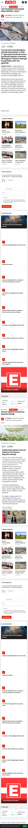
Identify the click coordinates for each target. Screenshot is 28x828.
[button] (26, 2)
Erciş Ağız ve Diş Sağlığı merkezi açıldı (13, 325)
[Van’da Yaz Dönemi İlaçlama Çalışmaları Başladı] (20, 128)
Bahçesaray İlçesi (7, 264)
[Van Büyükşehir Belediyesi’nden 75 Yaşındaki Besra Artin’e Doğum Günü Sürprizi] (7, 143)
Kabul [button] (25, 826)
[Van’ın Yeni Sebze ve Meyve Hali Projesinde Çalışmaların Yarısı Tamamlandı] (20, 158)
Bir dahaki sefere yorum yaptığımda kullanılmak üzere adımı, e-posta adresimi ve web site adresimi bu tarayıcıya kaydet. (15, 201)
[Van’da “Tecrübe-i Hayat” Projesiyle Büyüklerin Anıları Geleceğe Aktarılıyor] (7, 158)
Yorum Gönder (6, 206)
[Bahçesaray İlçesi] (14, 256)
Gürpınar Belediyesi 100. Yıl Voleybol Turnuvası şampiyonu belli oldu (12, 281)
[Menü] (2, 2)
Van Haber (8, 15)
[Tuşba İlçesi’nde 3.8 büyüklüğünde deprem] (14, 221)
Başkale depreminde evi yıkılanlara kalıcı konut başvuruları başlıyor (12, 311)
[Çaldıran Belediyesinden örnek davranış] (14, 237)
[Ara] (23, 2)
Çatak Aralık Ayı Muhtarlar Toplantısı (13, 338)
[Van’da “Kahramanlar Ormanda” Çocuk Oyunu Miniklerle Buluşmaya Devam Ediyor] (7, 128)
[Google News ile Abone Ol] (5, 43)
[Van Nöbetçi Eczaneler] (14, 379)
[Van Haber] (10, 2)
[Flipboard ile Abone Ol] (13, 43)
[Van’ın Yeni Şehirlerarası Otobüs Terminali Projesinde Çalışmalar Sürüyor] (20, 143)
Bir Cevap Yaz (7, 172)
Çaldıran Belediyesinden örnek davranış (14, 245)
